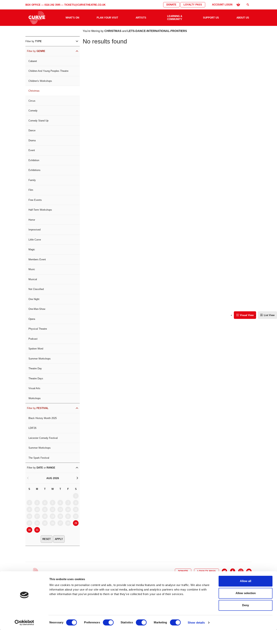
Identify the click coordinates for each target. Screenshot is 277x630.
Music (31, 269)
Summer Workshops (39, 358)
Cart (238, 4)
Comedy (32, 110)
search (247, 4)
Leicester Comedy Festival (43, 438)
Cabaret (32, 61)
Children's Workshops (40, 81)
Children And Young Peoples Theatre (48, 71)
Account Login (222, 4)
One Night (33, 299)
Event (31, 150)
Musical (32, 279)
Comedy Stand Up (38, 120)
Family (32, 180)
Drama (32, 140)
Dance (31, 130)
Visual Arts (34, 388)
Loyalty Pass (193, 4)
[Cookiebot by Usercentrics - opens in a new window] (24, 622)
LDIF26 (32, 428)
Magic (31, 249)
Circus (31, 100)
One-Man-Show (36, 309)
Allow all (245, 581)
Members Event (37, 259)
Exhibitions (34, 170)
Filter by (33, 41)
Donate (171, 4)
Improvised (34, 229)
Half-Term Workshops (40, 209)
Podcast (32, 338)
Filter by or (41, 467)
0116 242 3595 (52, 4)
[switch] (108, 622)
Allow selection (246, 593)
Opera (31, 319)
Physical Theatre (37, 328)
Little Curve (34, 239)
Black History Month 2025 (42, 418)
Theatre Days (35, 378)
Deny (245, 605)
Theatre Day (35, 368)
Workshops (34, 398)
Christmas (34, 90)
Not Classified (36, 289)
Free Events (35, 200)
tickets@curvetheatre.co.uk (85, 4)
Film (30, 190)
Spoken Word (35, 348)
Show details (196, 622)
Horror (31, 219)
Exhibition (33, 160)
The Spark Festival (38, 457)
